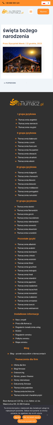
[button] (31, 11)
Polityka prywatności (27, 421)
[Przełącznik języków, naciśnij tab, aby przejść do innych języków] (45, 3)
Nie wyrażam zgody (32, 417)
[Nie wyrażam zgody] (47, 416)
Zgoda (17, 417)
